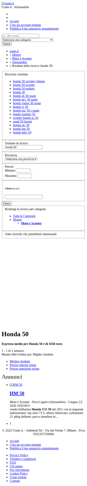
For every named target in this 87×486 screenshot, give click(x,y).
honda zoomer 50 (24, 114)
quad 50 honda (22, 121)
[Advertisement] (43, 282)
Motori (17, 219)
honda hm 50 (21, 128)
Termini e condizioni (23, 459)
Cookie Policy (19, 473)
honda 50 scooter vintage (29, 81)
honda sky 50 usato (25, 99)
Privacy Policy (19, 455)
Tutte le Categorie (24, 216)
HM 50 (17, 393)
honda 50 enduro (24, 88)
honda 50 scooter (24, 85)
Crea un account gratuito (25, 25)
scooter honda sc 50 (25, 118)
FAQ (13, 462)
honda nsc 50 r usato (26, 110)
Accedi (14, 21)
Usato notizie (18, 477)
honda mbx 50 (22, 132)
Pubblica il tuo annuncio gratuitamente (34, 28)
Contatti (15, 481)
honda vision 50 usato (27, 103)
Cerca (6, 44)
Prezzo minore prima (23, 365)
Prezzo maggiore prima (24, 368)
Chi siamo (16, 466)
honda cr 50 (20, 107)
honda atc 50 (21, 125)
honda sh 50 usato (24, 96)
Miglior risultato (43, 354)
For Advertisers (19, 470)
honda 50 (19, 92)
